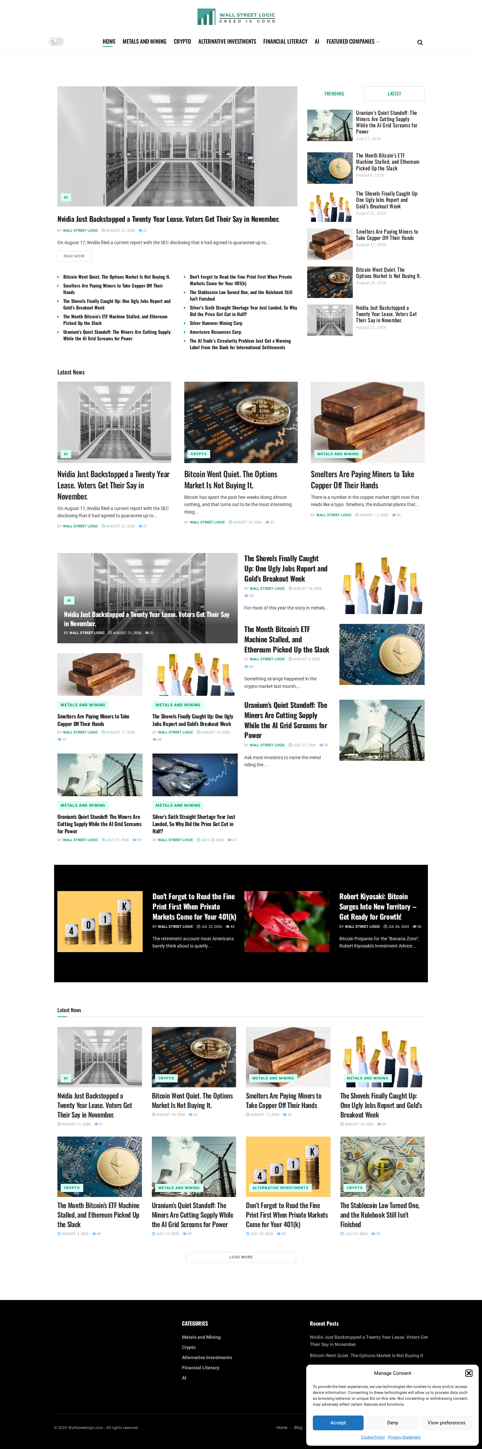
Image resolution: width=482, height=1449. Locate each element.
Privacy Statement (404, 1437)
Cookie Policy (373, 1437)
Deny (392, 1422)
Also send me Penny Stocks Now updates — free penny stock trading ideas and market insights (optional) (239, 755)
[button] (469, 1373)
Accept (338, 1422)
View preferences (447, 1422)
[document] (241, 724)
